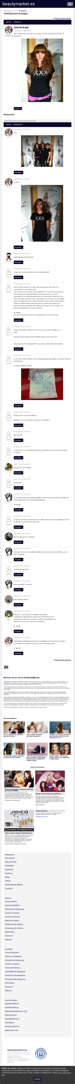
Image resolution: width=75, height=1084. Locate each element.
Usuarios (8, 873)
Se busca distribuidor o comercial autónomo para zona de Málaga (19, 790)
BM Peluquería (8, 11)
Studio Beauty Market (14, 885)
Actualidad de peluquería (15, 971)
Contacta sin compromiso (12, 800)
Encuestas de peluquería (15, 979)
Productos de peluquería (15, 975)
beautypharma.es (12, 1019)
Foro (16, 11)
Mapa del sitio (11, 862)
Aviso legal (10, 1062)
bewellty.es (9, 1023)
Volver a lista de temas (63, 18)
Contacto (9, 888)
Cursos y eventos (12, 913)
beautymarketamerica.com (16, 1011)
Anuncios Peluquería (13, 956)
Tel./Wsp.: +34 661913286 (14, 1057)
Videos (8, 881)
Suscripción (10, 858)
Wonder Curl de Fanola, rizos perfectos (48, 794)
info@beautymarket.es (13, 1056)
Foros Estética (11, 901)
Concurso (9, 936)
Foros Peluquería (12, 952)
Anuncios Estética (12, 905)
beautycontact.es (12, 1026)
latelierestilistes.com (42, 816)
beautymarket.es (19, 3)
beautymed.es (11, 1015)
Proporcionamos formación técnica (15, 844)
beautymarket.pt (12, 1007)
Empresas (9, 869)
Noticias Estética (12, 921)
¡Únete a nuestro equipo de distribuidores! (18, 833)
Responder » (18, 108)
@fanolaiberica (40, 804)
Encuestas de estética (14, 928)
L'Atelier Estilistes (41, 811)
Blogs (7, 877)
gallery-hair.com (11, 1030)
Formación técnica (12, 917)
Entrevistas (9, 932)
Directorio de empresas (14, 909)
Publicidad (9, 866)
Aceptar (37, 1079)
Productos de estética (14, 924)
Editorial (8, 940)
